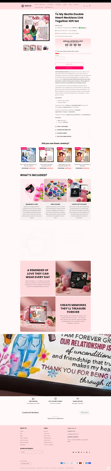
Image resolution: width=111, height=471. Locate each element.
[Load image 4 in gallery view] (46, 48)
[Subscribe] (41, 452)
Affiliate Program (24, 442)
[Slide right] (50, 47)
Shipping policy (61, 468)
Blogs (21, 435)
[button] (43, 4)
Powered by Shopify (32, 468)
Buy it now (69, 67)
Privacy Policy (47, 440)
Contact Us (46, 433)
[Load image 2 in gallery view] (33, 48)
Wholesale (22, 444)
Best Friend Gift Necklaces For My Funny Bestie (28, 165)
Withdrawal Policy (48, 442)
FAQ (21, 433)
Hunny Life (26, 468)
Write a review (84, 412)
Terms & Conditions (49, 444)
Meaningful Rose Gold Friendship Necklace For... (64, 165)
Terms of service (53, 468)
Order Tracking (23, 438)
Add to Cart (28, 168)
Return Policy (47, 435)
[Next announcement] (90, 1)
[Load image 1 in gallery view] (26, 48)
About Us (46, 431)
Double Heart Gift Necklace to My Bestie (82, 165)
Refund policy (39, 468)
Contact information (69, 468)
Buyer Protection (24, 440)
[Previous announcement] (20, 1)
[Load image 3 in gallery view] (39, 48)
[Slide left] (21, 47)
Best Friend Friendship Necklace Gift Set (46, 165)
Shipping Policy (47, 438)
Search (22, 431)
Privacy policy (46, 468)
